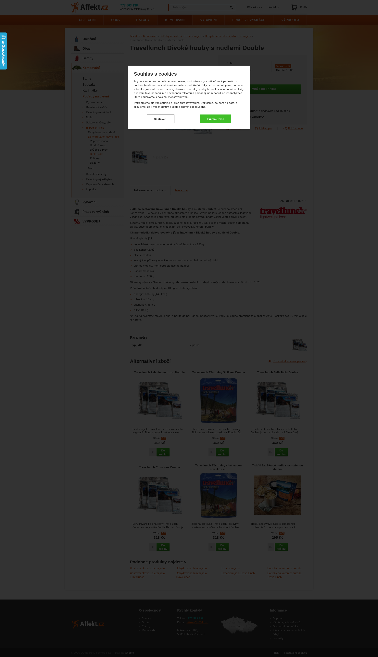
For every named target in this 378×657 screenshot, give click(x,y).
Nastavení (160, 118)
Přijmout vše (215, 118)
